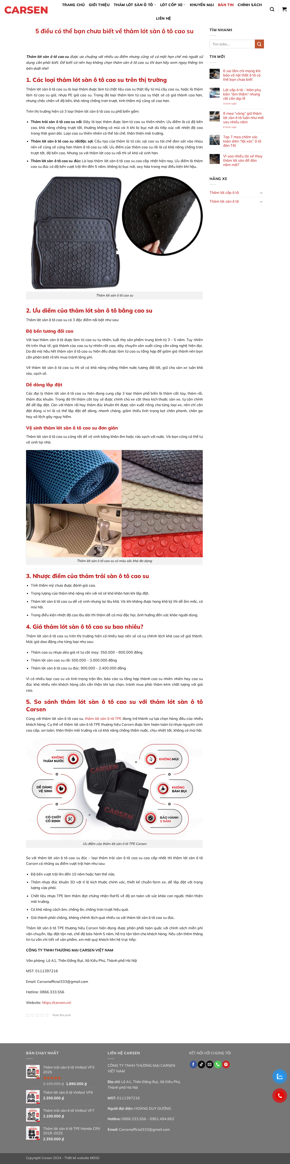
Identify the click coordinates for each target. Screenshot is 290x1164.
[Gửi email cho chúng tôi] (209, 1064)
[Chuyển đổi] (261, 192)
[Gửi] (259, 44)
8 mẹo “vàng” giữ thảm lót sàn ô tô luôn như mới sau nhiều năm (243, 117)
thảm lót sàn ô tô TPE (103, 718)
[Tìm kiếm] (272, 9)
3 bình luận (233, 103)
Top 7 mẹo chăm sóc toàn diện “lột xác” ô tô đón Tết (242, 141)
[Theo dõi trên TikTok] (201, 1064)
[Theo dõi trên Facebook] (193, 1064)
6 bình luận (233, 127)
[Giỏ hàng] (284, 9)
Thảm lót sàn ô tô (224, 201)
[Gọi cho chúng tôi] (218, 1064)
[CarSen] (26, 10)
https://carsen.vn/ (56, 1002)
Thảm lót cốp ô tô (224, 192)
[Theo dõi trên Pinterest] (226, 1064)
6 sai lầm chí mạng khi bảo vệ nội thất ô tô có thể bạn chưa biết (242, 75)
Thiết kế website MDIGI (81, 1158)
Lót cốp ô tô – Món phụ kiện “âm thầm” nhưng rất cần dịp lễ (242, 94)
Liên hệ (163, 18)
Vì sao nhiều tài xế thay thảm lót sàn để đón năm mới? (243, 160)
